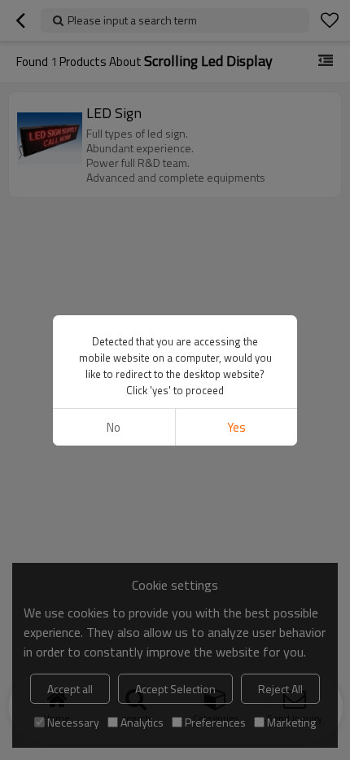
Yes (236, 427)
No (113, 427)
